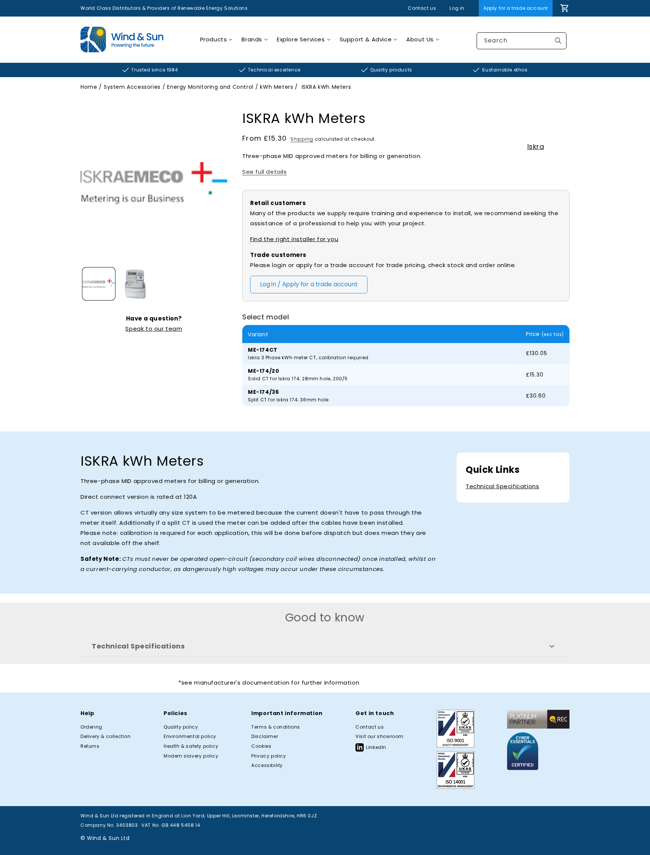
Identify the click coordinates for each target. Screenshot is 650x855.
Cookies (261, 746)
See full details (264, 172)
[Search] (558, 40)
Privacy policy (268, 756)
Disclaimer (264, 737)
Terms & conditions (275, 727)
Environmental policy (190, 737)
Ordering (91, 727)
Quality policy (181, 727)
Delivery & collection (105, 737)
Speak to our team (153, 329)
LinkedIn (376, 747)
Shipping (301, 139)
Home (88, 87)
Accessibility (267, 765)
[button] (216, 39)
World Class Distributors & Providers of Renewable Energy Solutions (164, 8)
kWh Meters (276, 87)
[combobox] (521, 40)
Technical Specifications (502, 486)
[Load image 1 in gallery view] (98, 283)
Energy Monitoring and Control (210, 87)
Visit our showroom (379, 737)
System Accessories (132, 87)
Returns (89, 746)
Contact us (422, 8)
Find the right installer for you (294, 239)
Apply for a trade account (515, 8)
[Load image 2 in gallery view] (135, 283)
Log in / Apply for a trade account (309, 284)
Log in (457, 8)
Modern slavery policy (191, 756)
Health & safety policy (191, 746)
